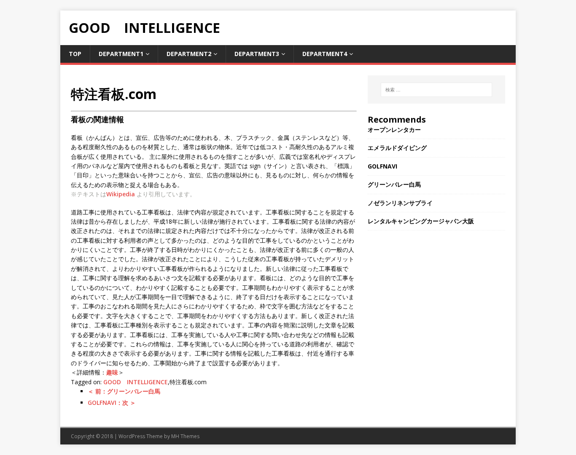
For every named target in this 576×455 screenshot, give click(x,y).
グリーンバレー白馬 (394, 184)
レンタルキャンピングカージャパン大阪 (421, 221)
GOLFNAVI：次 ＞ (112, 403)
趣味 (112, 372)
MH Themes (185, 436)
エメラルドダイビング (397, 148)
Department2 (189, 54)
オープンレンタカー (394, 130)
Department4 (324, 54)
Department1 (121, 54)
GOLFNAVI (382, 166)
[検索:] (436, 90)
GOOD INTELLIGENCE (135, 382)
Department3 (256, 54)
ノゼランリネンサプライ (400, 203)
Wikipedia (120, 194)
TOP (75, 54)
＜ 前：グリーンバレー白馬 (124, 391)
